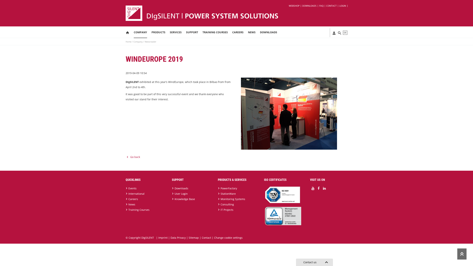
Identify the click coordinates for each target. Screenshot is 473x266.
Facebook (318, 188)
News (252, 32)
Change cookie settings (228, 237)
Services (176, 32)
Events (132, 188)
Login (342, 5)
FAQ (321, 5)
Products (158, 32)
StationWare (228, 193)
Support (192, 32)
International (136, 193)
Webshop (294, 5)
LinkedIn (324, 188)
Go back (135, 157)
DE (345, 32)
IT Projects (227, 210)
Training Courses (215, 32)
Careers (238, 32)
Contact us (316, 262)
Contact (331, 5)
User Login (181, 193)
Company (140, 32)
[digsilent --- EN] (239, 13)
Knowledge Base (185, 199)
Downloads (309, 5)
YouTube (313, 188)
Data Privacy (178, 237)
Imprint (163, 237)
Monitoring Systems (233, 199)
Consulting (227, 204)
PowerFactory (229, 188)
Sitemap (194, 237)
